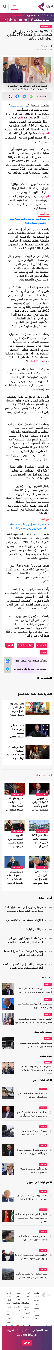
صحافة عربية (33, 16)
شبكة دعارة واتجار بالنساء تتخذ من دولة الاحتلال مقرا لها (32, 1095)
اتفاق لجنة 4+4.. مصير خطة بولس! (24, 920)
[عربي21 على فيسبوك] (32, 20)
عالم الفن (16, 1303)
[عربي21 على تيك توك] (10, 20)
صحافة (47, 15)
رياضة (36, 1308)
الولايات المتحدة (36, 361)
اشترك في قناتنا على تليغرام (30, 669)
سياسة (47, 1038)
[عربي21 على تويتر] (25, 20)
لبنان (9, 1322)
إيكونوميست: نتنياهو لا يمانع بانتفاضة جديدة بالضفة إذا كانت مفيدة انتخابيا (15, 878)
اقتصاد (36, 1304)
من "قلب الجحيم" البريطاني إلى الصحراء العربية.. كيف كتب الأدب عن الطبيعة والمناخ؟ (24, 940)
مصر (9, 1318)
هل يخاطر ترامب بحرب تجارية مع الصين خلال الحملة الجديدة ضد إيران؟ (14, 804)
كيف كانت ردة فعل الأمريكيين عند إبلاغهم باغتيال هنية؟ (28, 221)
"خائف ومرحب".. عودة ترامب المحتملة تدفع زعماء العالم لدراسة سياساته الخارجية (33, 1021)
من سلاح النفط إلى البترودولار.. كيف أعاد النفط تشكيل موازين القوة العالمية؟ (23, 966)
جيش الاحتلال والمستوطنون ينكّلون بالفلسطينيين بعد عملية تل (36, 1045)
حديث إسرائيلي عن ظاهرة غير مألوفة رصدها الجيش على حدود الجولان (31, 1276)
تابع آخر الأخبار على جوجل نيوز (31, 660)
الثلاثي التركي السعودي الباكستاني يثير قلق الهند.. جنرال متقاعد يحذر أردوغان (31, 1218)
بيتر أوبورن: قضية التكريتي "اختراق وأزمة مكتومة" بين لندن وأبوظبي (40, 804)
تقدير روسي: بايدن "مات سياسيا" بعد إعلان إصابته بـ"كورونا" (35, 1006)
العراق (8, 1303)
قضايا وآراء (25, 1303)
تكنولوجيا (17, 1307)
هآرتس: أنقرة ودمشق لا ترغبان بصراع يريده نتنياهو (33, 1171)
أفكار (28, 1313)
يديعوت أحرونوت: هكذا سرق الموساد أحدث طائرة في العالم (23, 953)
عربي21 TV (17, 1298)
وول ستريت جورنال (19, 105)
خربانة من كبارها (34, 929)
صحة (18, 1310)
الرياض (46, 196)
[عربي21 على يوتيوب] (20, 20)
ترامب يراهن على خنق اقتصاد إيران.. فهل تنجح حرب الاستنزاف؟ (40, 877)
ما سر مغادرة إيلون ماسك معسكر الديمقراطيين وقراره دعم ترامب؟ (28, 526)
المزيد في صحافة (43, 775)
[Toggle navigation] (15, 7)
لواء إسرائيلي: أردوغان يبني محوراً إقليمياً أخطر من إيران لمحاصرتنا (32, 1152)
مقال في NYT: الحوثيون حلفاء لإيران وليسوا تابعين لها (39, 841)
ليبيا (9, 1307)
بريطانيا (8, 1314)
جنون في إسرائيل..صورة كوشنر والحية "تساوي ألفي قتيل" (33, 1238)
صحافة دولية (18, 16)
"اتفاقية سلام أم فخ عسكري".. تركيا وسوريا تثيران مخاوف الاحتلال (31, 1257)
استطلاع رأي (26, 1318)
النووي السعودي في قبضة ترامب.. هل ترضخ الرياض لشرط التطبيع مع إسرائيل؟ (15, 841)
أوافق (27, 1342)
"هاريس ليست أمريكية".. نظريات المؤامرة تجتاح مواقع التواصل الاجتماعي (15, 753)
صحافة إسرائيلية (42, 20)
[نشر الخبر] (10, 96)
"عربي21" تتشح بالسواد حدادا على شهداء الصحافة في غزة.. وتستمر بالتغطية (36, 1070)
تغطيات (36, 1300)
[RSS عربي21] (5, 20)
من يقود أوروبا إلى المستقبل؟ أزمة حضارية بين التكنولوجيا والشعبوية (24, 909)
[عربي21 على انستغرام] (15, 20)
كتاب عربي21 (27, 1298)
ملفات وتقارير (36, 1317)
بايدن (20, 117)
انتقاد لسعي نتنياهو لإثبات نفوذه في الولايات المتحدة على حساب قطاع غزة (35, 990)
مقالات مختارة (27, 1308)
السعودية (44, 133)
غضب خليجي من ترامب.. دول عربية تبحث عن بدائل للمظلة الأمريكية (31, 1197)
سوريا (8, 1310)
